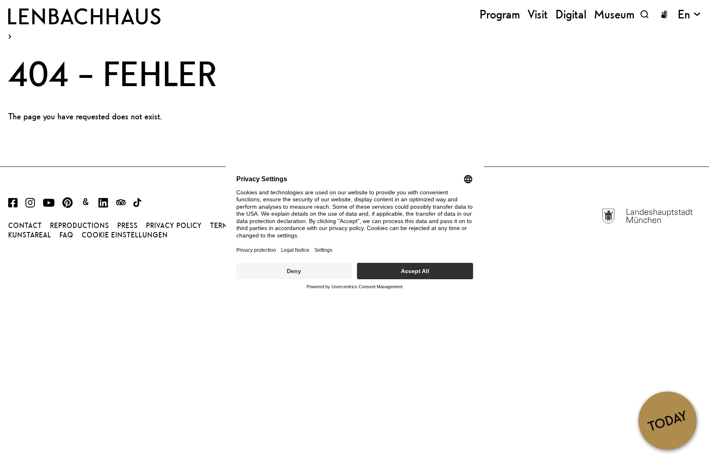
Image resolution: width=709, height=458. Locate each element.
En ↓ (689, 14)
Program (500, 14)
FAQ (66, 235)
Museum (614, 14)
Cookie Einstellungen (125, 235)
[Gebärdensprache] (664, 14)
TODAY (667, 420)
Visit (538, 14)
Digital (571, 14)
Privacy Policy (174, 225)
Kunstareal (29, 235)
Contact (25, 225)
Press (127, 225)
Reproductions (79, 225)
